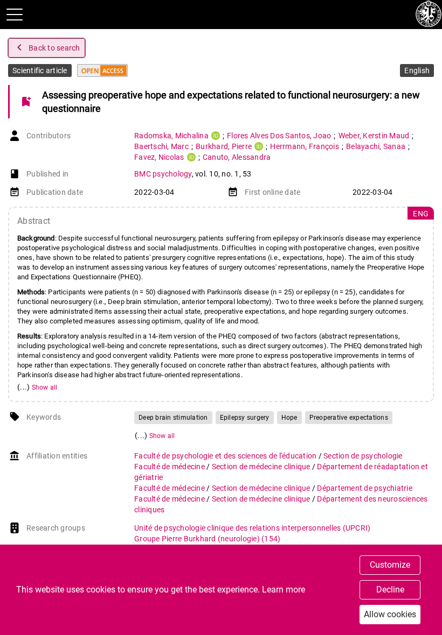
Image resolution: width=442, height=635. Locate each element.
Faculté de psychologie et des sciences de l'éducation (226, 455)
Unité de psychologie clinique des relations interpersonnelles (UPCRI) (252, 528)
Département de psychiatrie (364, 488)
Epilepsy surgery (245, 417)
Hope (289, 417)
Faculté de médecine (170, 466)
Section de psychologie (363, 455)
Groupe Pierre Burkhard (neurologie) (207, 538)
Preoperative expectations (348, 417)
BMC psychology (163, 174)
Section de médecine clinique (262, 466)
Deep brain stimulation (173, 417)
